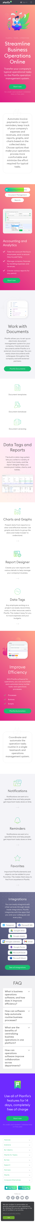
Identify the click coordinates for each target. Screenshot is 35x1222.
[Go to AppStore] (11, 1188)
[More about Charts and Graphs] (17, 541)
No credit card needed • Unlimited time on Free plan (17, 1126)
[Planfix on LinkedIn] (8, 1198)
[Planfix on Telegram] (27, 1198)
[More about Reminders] (17, 845)
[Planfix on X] (17, 1198)
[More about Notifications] (17, 808)
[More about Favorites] (17, 885)
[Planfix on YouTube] (22, 1198)
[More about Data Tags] (17, 624)
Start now (11, 280)
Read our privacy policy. (12, 1213)
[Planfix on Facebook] (13, 1198)
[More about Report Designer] (17, 579)
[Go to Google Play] (24, 1188)
